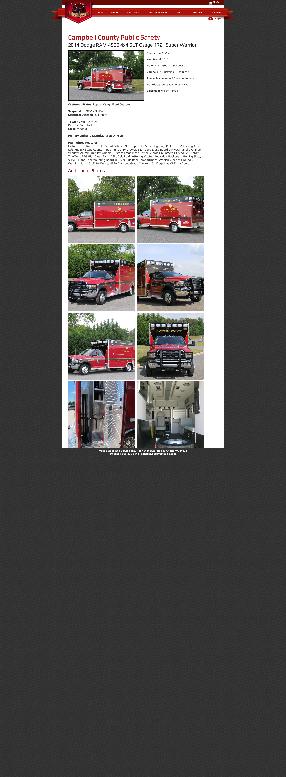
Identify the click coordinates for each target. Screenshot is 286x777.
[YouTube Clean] (217, 2)
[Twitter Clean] (214, 2)
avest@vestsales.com (162, 453)
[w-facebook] (210, 3)
